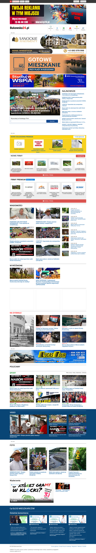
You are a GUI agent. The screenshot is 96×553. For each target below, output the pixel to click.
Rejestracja (83, 1)
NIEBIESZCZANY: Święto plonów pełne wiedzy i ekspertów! (72, 98)
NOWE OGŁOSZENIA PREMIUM (22, 137)
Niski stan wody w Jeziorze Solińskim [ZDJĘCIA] (72, 112)
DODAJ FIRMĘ (48, 175)
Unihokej (84, 372)
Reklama (22, 1)
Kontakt (27, 1)
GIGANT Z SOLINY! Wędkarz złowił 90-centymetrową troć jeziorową (72, 125)
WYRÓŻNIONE (16, 265)
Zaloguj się (76, 1)
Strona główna (54, 546)
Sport (63, 29)
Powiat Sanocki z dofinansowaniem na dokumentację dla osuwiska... (72, 115)
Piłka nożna (69, 372)
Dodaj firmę (16, 1)
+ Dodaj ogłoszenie (79, 136)
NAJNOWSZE (68, 91)
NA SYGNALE (16, 313)
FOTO (12, 445)
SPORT (13, 373)
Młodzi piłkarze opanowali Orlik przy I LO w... (74, 122)
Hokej (74, 372)
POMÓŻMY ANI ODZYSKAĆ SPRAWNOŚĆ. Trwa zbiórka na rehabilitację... (73, 94)
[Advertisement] (21, 299)
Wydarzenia (76, 29)
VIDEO (12, 412)
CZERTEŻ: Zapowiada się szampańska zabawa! (72, 105)
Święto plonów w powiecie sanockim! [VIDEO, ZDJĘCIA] (74, 101)
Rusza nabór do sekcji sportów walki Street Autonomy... (73, 108)
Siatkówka (78, 372)
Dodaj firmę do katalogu (65, 546)
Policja (70, 29)
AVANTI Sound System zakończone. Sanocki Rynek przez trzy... (74, 119)
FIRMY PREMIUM (22, 179)
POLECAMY (15, 367)
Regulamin (74, 546)
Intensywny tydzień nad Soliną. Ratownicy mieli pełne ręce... (73, 128)
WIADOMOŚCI (16, 205)
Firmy (57, 29)
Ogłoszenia (50, 29)
